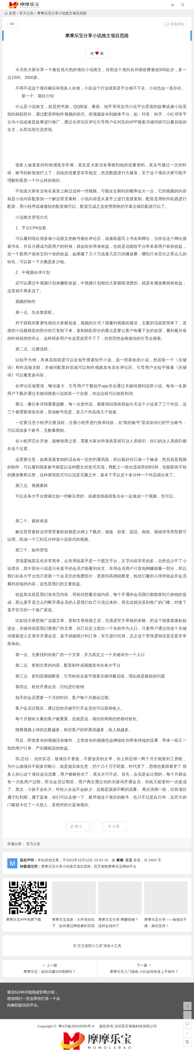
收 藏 (97, 53)
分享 (115, 826)
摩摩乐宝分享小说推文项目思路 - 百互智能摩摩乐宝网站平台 (88, 866)
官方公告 (26, 13)
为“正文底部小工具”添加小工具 (97, 946)
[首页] (187, 1006)
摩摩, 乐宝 (124, 860)
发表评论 (176, 24)
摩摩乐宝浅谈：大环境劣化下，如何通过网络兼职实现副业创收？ (73, 925)
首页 (12, 13)
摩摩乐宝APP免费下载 (23, 919)
